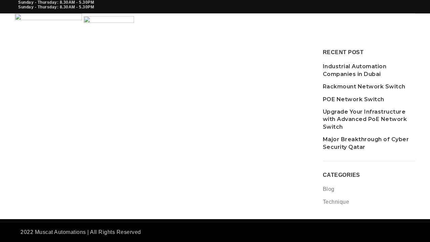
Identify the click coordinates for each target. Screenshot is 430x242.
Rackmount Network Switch (364, 86)
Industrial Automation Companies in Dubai (355, 70)
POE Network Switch (353, 99)
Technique (336, 202)
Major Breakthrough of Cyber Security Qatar (366, 143)
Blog (329, 189)
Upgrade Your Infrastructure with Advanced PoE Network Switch (365, 119)
